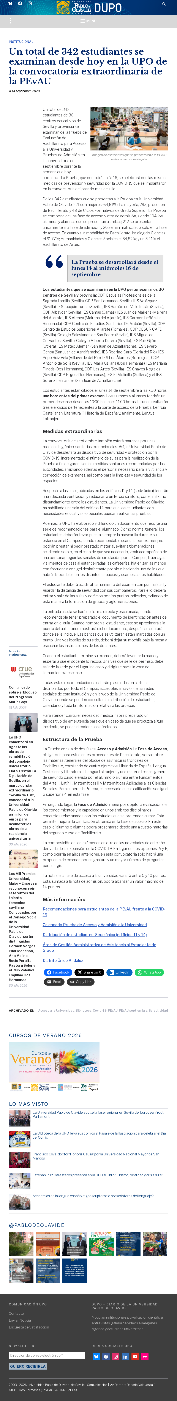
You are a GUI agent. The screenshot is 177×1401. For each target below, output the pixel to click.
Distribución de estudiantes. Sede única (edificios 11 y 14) (95, 934)
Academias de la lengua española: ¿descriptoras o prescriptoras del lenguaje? (93, 1196)
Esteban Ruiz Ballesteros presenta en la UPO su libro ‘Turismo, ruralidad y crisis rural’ (98, 1175)
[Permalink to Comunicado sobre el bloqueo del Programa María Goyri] (23, 671)
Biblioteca (84, 1010)
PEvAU (113, 1010)
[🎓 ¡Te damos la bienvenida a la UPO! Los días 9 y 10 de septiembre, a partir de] (101, 1244)
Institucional (21, 41)
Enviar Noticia (20, 1320)
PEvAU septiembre (133, 1010)
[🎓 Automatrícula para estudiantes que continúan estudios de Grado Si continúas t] (128, 1244)
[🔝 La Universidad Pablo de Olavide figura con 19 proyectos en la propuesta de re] (21, 1271)
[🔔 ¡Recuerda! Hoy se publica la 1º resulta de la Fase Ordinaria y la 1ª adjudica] (155, 1244)
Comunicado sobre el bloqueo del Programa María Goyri (23, 694)
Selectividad (158, 1010)
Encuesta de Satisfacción (29, 1327)
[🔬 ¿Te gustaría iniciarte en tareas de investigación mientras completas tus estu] (48, 1271)
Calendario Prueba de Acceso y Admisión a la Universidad (95, 925)
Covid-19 (100, 1010)
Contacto (16, 1313)
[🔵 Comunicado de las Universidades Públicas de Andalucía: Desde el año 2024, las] (74, 1271)
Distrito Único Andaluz (63, 960)
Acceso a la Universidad (56, 1010)
